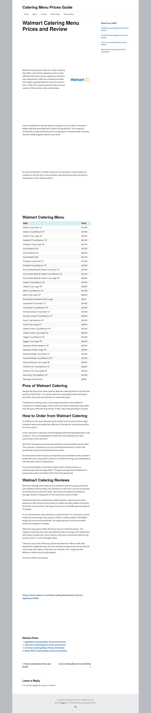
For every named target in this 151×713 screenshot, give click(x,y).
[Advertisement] (56, 52)
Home (26, 14)
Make (63, 703)
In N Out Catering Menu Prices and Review (45, 648)
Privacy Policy (69, 14)
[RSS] (75, 706)
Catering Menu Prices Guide (47, 7)
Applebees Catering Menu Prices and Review (45, 642)
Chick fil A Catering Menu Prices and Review (45, 645)
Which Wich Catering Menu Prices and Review (46, 651)
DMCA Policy (55, 14)
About (35, 14)
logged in (36, 685)
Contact (44, 14)
